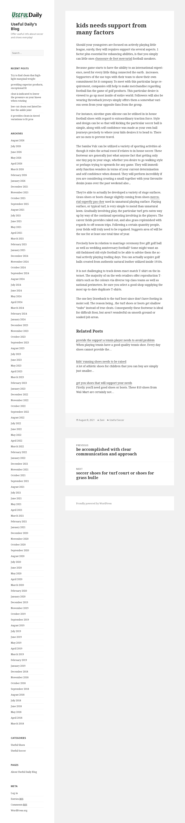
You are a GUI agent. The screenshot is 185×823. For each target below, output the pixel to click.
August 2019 (17, 625)
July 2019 (16, 631)
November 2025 (19, 192)
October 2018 (18, 683)
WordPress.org (19, 810)
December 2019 (19, 602)
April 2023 (16, 371)
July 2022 (16, 423)
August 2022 (17, 417)
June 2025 (16, 221)
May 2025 (16, 227)
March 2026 (17, 169)
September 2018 (20, 689)
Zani (102, 420)
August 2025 (17, 209)
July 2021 (16, 492)
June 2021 (16, 498)
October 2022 (18, 406)
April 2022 (16, 440)
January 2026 (18, 180)
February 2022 (19, 452)
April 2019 (16, 648)
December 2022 (19, 394)
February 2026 (19, 175)
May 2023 (16, 365)
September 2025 (20, 204)
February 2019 (19, 660)
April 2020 (16, 579)
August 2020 (17, 556)
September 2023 (20, 342)
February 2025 (19, 244)
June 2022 (16, 429)
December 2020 (19, 533)
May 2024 (16, 296)
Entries (17, 798)
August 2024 (17, 279)
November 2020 (19, 538)
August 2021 (17, 486)
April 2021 (16, 510)
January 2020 (18, 596)
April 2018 (16, 717)
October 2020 (18, 544)
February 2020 (19, 590)
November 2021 (19, 469)
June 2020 (16, 567)
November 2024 (19, 261)
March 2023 (17, 377)
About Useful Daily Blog (24, 771)
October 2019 (18, 613)
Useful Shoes (18, 745)
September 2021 (20, 481)
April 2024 (16, 302)
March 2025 (17, 238)
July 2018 (16, 700)
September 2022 (20, 411)
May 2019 (16, 642)
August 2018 (17, 694)
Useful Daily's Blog (24, 26)
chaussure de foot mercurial (113, 58)
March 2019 (17, 654)
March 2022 (17, 446)
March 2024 (17, 307)
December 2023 (19, 325)
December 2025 (19, 186)
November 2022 (19, 400)
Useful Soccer (18, 750)
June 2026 (16, 152)
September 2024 (20, 273)
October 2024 (18, 267)
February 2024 (19, 313)
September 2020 (20, 550)
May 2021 (16, 504)
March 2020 (17, 585)
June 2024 (16, 290)
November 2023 (19, 331)
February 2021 (19, 521)
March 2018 (17, 723)
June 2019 (16, 637)
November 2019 (19, 608)
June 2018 (16, 706)
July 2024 (16, 284)
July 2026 (16, 146)
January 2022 (18, 458)
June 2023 (16, 359)
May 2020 (16, 573)
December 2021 (19, 463)
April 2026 (16, 163)
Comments (19, 804)
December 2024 (19, 255)
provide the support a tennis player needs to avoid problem (115, 340)
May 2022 (16, 434)
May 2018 (16, 712)
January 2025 (18, 250)
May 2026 (16, 157)
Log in (14, 793)
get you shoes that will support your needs (104, 383)
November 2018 (19, 677)
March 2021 (17, 515)
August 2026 (17, 140)
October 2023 (18, 336)
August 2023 (17, 348)
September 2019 (20, 619)
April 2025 (16, 232)
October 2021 (18, 475)
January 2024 (18, 319)
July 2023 (16, 354)
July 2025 (16, 215)
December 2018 (19, 671)
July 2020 (16, 561)
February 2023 (19, 383)
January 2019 (18, 665)
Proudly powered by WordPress (94, 503)
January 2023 (18, 388)
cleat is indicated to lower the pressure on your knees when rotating (26, 97)
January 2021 (18, 527)
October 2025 (18, 198)
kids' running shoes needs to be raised (101, 361)
